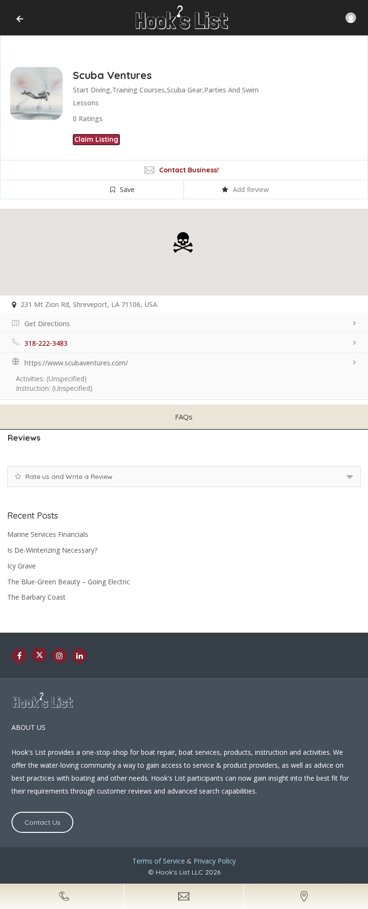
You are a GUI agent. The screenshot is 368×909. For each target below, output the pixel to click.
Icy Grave (21, 565)
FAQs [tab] (184, 416)
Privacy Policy (215, 860)
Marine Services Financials (47, 534)
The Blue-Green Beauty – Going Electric (68, 581)
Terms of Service (158, 860)
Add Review (251, 189)
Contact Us (42, 822)
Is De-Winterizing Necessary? (52, 550)
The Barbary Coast (36, 597)
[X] (39, 654)
